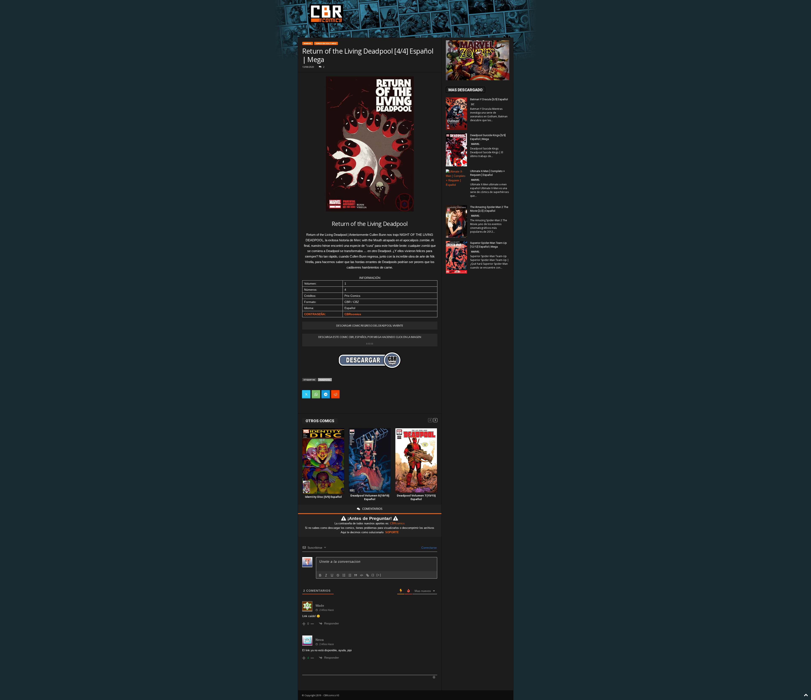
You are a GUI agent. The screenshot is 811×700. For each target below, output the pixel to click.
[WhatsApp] (316, 394)
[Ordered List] (344, 575)
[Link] (367, 575)
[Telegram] (325, 394)
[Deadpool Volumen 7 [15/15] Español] (416, 460)
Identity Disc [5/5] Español (323, 497)
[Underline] (332, 575)
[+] (379, 575)
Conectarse (428, 547)
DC (472, 104)
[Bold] (320, 575)
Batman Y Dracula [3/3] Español (489, 99)
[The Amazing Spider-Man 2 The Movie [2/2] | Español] (456, 221)
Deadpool (324, 379)
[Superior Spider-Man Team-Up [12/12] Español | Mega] (456, 257)
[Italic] (326, 575)
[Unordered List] (350, 575)
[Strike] (338, 575)
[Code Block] (362, 575)
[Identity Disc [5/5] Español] (323, 461)
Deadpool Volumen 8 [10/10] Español (369, 497)
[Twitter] (306, 394)
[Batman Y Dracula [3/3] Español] (456, 114)
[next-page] (435, 420)
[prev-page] (430, 420)
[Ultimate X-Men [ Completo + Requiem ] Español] (456, 185)
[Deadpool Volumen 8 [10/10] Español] (370, 460)
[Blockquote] (356, 575)
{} (372, 575)
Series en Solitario (326, 43)
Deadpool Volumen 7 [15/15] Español (416, 497)
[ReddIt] (335, 394)
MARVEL (308, 43)
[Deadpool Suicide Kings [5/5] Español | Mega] (456, 149)
